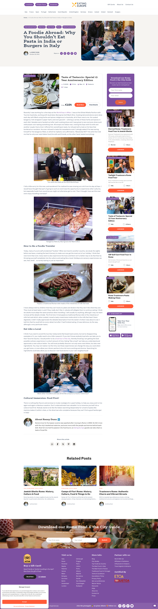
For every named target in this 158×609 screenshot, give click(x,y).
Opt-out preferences (19, 606)
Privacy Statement (30, 606)
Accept (24, 602)
